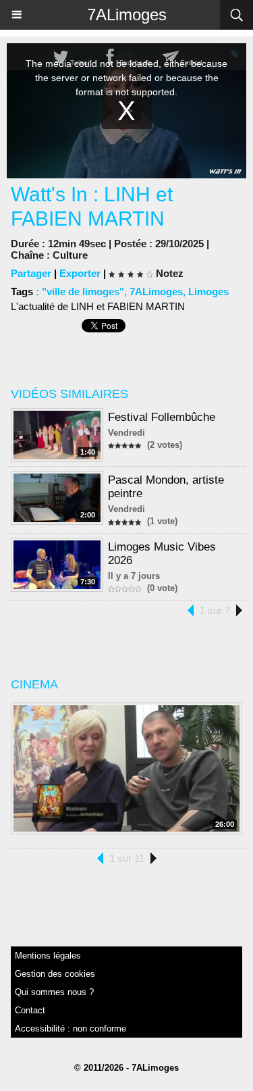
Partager (31, 273)
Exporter (80, 273)
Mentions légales (48, 955)
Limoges (208, 291)
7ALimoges (127, 14)
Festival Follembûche (161, 417)
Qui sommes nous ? (54, 992)
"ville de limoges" (83, 291)
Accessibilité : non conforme (70, 1028)
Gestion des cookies (55, 974)
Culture (70, 255)
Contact (30, 1010)
